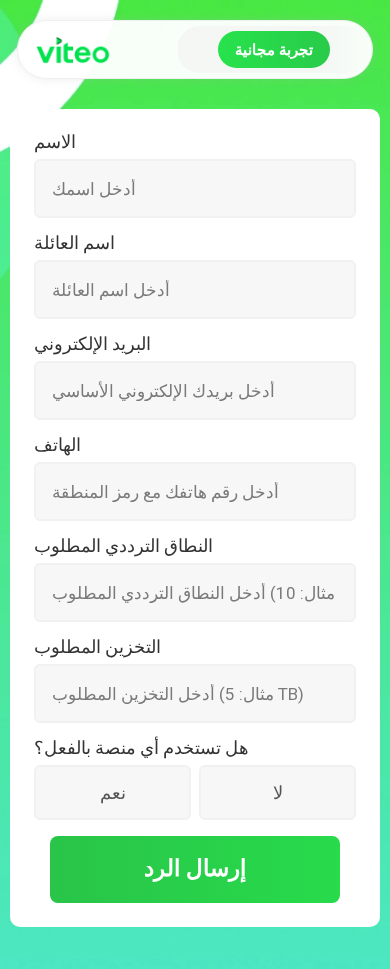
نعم (113, 792)
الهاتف (57, 445)
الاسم (55, 142)
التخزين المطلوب (97, 647)
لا (278, 792)
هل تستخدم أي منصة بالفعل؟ (141, 748)
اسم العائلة (74, 243)
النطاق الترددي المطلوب (123, 546)
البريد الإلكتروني (92, 344)
